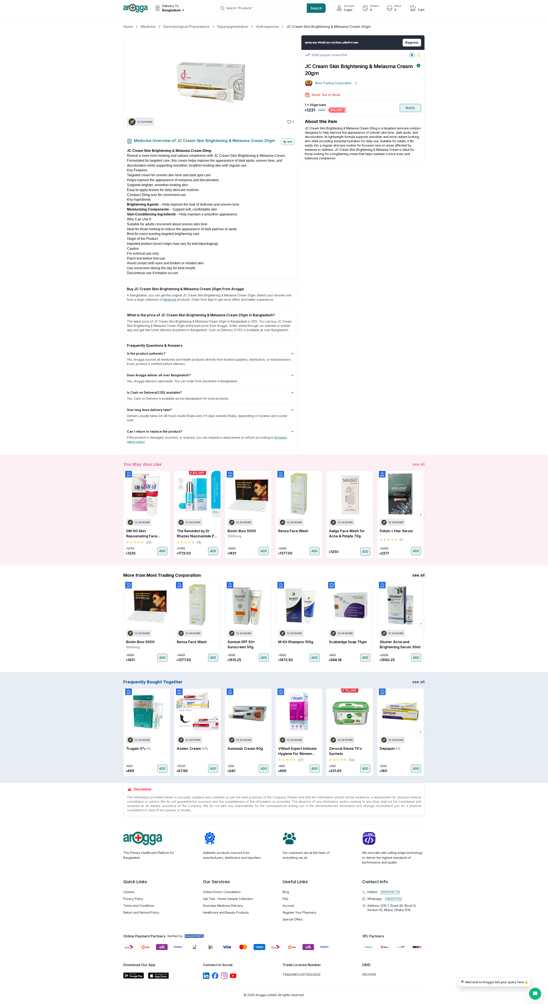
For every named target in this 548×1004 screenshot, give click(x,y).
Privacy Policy (133, 899)
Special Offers (293, 919)
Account (288, 905)
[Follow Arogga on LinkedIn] (206, 976)
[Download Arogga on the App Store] (158, 976)
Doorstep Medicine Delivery (223, 905)
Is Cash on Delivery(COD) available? (154, 392)
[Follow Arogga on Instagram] (224, 976)
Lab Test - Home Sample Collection (228, 899)
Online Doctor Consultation (222, 892)
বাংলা (289, 141)
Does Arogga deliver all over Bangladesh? (159, 375)
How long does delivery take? (149, 410)
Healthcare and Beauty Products (226, 912)
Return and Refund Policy (141, 912)
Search (316, 8)
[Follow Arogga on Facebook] (215, 976)
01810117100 (393, 899)
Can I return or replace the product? (154, 431)
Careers (129, 892)
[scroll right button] (421, 515)
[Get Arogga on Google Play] (133, 976)
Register (411, 42)
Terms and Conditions (138, 905)
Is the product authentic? (146, 353)
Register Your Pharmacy (299, 912)
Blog (286, 892)
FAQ (285, 899)
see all (418, 464)
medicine (169, 299)
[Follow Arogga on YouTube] (233, 976)
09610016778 (390, 892)
